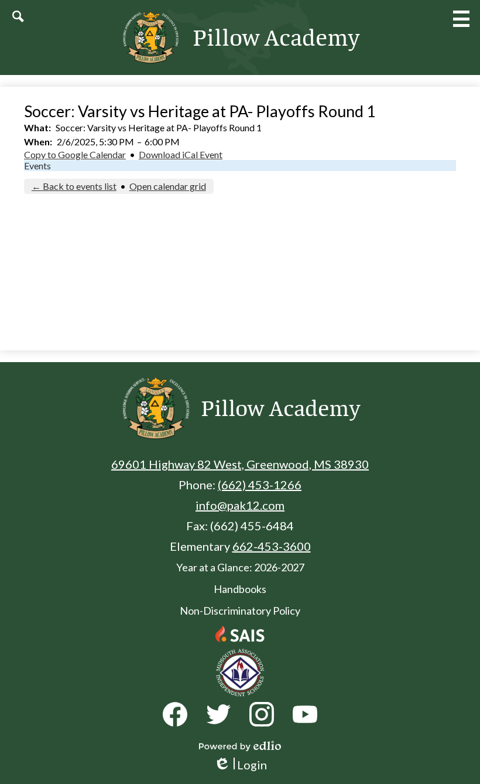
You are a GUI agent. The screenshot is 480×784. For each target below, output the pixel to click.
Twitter (218, 714)
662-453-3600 (271, 546)
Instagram (262, 714)
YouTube (305, 714)
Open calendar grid (167, 186)
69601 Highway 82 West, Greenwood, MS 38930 (240, 464)
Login (240, 765)
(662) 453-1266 (259, 485)
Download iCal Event (180, 154)
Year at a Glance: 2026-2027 (240, 567)
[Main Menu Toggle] (461, 19)
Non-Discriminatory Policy (240, 610)
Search (18, 16)
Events (37, 165)
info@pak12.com (240, 505)
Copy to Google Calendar (75, 154)
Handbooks (240, 588)
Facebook (175, 714)
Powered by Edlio (240, 746)
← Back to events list (74, 186)
